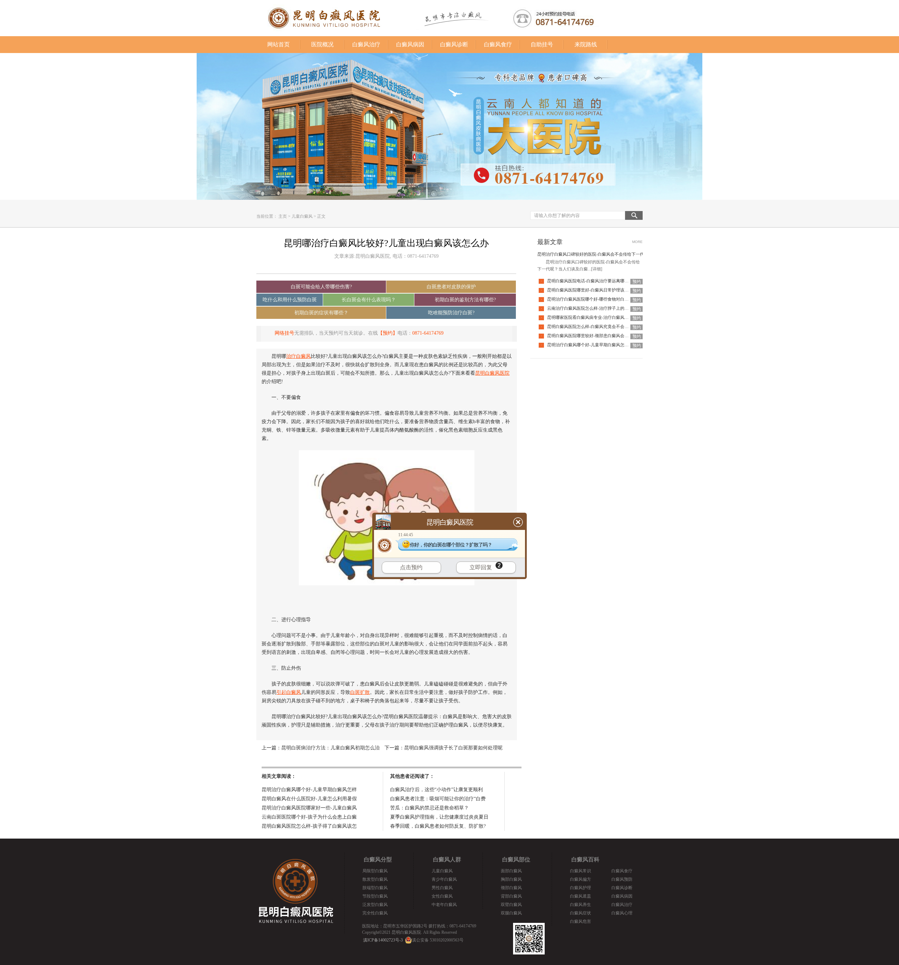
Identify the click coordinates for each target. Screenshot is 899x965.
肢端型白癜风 (375, 887)
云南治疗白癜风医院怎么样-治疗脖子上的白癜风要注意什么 (602, 308)
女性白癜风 (442, 896)
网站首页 (278, 44)
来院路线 (586, 44)
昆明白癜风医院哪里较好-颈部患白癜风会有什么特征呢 (598, 335)
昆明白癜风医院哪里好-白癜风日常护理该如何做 (592, 290)
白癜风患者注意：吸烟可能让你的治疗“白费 (438, 798)
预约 (636, 281)
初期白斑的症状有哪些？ (321, 312)
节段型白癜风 (375, 896)
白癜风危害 (580, 921)
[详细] (596, 269)
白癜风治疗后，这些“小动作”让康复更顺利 (436, 789)
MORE (637, 242)
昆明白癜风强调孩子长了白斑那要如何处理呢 (453, 747)
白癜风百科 (585, 859)
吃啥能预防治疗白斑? (451, 312)
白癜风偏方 (580, 879)
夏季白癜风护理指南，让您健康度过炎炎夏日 (439, 817)
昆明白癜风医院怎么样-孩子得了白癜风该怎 (309, 826)
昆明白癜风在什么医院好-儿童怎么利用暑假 (309, 798)
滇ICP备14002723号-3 (383, 940)
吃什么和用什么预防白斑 (290, 299)
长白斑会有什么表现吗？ (369, 299)
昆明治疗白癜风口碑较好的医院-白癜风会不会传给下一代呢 (592, 254)
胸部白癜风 (511, 879)
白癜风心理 (621, 913)
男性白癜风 (442, 887)
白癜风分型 (378, 859)
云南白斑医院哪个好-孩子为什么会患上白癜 (309, 817)
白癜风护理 (580, 887)
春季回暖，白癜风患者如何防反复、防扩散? (438, 826)
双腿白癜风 (511, 913)
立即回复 (481, 567)
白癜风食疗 (498, 44)
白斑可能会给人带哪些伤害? (321, 286)
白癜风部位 (516, 859)
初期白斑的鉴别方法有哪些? (465, 299)
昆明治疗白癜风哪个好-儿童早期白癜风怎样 (309, 789)
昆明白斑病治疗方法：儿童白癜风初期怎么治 (330, 747)
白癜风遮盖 (580, 896)
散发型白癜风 (375, 879)
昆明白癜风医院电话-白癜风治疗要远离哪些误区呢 (594, 280)
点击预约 (411, 567)
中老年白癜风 (444, 904)
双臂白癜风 (511, 904)
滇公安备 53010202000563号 (438, 940)
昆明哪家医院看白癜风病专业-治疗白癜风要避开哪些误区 (600, 317)
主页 (282, 216)
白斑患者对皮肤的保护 (451, 286)
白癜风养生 (580, 904)
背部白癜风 (511, 896)
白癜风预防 (621, 879)
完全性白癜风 (375, 913)
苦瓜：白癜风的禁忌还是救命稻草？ (429, 807)
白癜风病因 (410, 44)
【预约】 (388, 333)
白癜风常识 (580, 870)
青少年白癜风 (444, 879)
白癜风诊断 (454, 44)
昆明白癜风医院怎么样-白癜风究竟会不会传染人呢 (594, 326)
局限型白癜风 (375, 870)
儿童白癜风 (302, 216)
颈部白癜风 (511, 887)
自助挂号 (542, 44)
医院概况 (322, 44)
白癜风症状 (580, 913)
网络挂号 (284, 333)
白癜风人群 (447, 859)
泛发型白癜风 (375, 904)
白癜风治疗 (366, 44)
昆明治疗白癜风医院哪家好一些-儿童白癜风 (309, 807)
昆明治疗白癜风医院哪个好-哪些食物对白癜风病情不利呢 (600, 299)
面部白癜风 (511, 870)
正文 (321, 216)
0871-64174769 (428, 333)
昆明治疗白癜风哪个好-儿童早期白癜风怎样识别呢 (594, 344)
